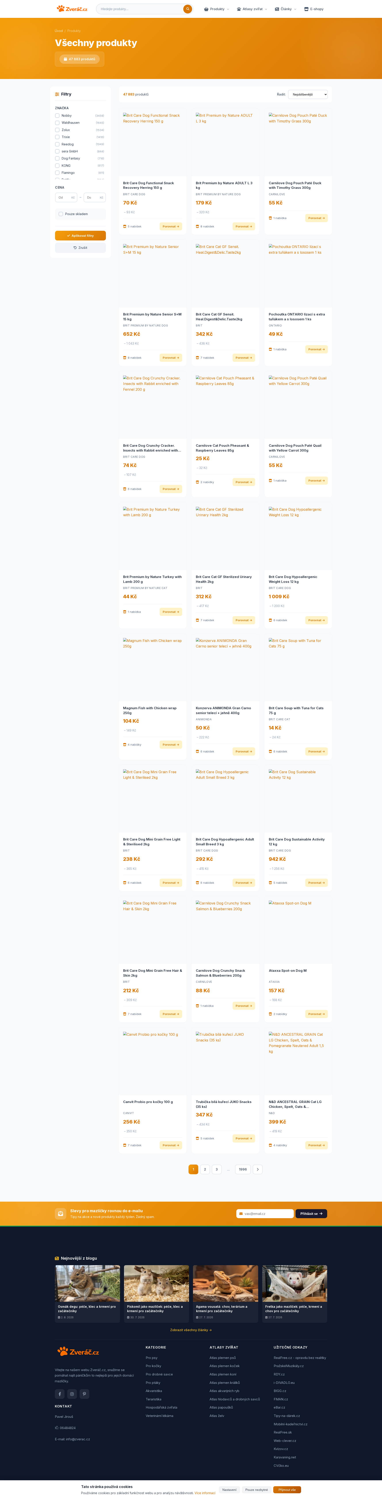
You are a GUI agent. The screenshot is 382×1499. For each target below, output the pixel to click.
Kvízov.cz (281, 1449)
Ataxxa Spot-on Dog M (288, 970)
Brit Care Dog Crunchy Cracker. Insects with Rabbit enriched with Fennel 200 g (150, 450)
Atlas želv (217, 1416)
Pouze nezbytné (256, 1489)
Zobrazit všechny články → (191, 1330)
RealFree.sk (283, 1432)
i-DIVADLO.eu (284, 1383)
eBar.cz (279, 1407)
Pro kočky (153, 1366)
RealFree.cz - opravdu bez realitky (300, 1358)
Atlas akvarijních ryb (224, 1391)
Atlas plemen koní (223, 1374)
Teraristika (153, 1399)
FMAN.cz (281, 1399)
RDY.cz (279, 1374)
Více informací (205, 1493)
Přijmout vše (287, 1489)
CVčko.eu (281, 1465)
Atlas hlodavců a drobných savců (235, 1399)
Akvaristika (154, 1391)
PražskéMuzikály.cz (289, 1366)
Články (286, 9)
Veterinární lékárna (159, 1416)
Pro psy (151, 1358)
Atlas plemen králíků (225, 1383)
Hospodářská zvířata (161, 1407)
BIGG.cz (280, 1391)
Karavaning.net (285, 1457)
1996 (243, 1169)
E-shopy (317, 9)
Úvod (59, 31)
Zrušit (82, 248)
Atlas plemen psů (223, 1358)
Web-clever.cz (285, 1441)
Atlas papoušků (221, 1407)
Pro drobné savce (159, 1374)
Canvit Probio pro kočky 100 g (148, 1102)
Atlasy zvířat (253, 9)
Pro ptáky (153, 1383)
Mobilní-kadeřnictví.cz (291, 1424)
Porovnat (169, 226)
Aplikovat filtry (83, 235)
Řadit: (281, 94)
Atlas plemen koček (225, 1366)
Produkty (217, 9)
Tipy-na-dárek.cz (287, 1416)
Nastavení (229, 1489)
